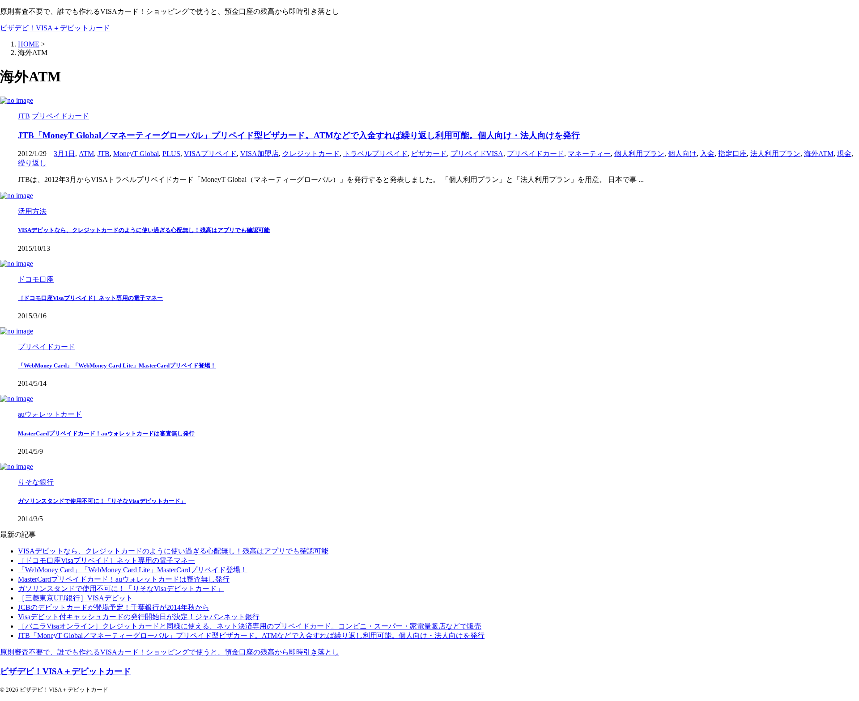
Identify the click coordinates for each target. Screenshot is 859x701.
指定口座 (732, 153)
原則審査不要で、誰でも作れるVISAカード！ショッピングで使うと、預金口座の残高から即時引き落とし (169, 652)
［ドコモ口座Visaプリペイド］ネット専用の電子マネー (90, 298)
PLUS (171, 153)
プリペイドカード (535, 153)
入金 (707, 153)
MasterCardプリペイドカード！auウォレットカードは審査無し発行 (106, 433)
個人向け (682, 153)
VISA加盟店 (259, 153)
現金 (844, 153)
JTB (104, 153)
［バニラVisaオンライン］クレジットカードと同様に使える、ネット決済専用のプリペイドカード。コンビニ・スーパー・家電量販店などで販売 (249, 626)
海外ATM (818, 153)
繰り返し (32, 163)
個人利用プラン (639, 153)
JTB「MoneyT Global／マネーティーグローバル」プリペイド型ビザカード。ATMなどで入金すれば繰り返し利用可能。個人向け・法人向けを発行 (299, 135)
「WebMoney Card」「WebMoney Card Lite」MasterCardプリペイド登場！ (117, 365)
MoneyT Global (136, 153)
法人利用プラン (775, 153)
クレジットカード (311, 153)
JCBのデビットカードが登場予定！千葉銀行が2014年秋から (113, 607)
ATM (86, 153)
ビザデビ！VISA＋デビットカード (55, 28)
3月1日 (64, 153)
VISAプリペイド (210, 153)
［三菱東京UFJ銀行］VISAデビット (75, 598)
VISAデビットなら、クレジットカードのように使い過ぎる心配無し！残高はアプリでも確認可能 (144, 230)
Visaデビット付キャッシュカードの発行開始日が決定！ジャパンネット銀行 (138, 617)
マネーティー (589, 153)
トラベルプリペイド (375, 153)
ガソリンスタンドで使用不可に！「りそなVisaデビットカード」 (102, 501)
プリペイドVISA (477, 153)
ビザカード (429, 153)
